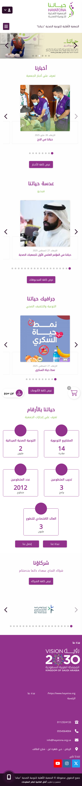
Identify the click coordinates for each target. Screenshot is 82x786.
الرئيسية (71, 698)
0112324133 (64, 722)
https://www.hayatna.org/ (61, 693)
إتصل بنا (27, 543)
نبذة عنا (55, 543)
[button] (7, 45)
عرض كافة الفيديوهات (41, 279)
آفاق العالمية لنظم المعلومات (34, 782)
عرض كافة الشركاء (41, 581)
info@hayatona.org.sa (59, 740)
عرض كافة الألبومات (41, 390)
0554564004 (64, 731)
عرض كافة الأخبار (41, 164)
